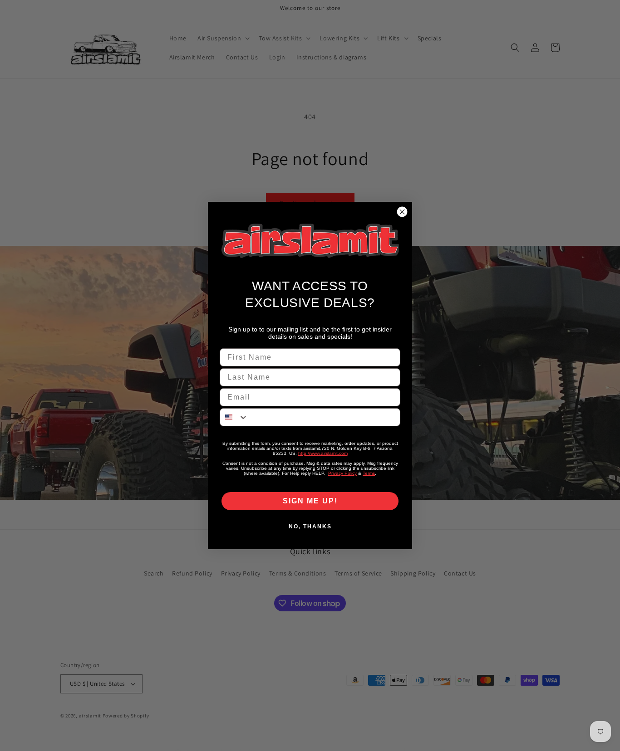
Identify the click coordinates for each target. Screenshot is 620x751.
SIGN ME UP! (310, 501)
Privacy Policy (342, 473)
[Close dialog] (402, 211)
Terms (369, 473)
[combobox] (234, 417)
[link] (310, 241)
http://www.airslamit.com (323, 453)
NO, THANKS (310, 526)
